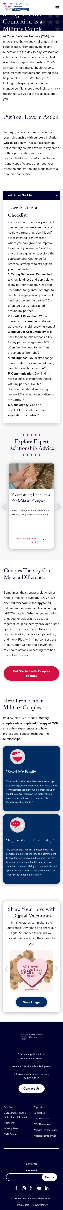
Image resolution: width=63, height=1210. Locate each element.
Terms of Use (22, 1204)
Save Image (31, 1002)
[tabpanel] (31, 311)
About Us (9, 1122)
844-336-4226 (31, 1078)
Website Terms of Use (44, 1135)
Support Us (39, 1107)
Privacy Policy (40, 1204)
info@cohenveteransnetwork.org (31, 1074)
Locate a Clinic (41, 1118)
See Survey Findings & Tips (27, 540)
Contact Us (31, 1088)
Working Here (11, 1128)
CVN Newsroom (42, 1124)
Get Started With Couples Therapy (31, 673)
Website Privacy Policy (45, 1130)
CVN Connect (11, 1134)
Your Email (31, 1170)
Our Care (8, 1107)
